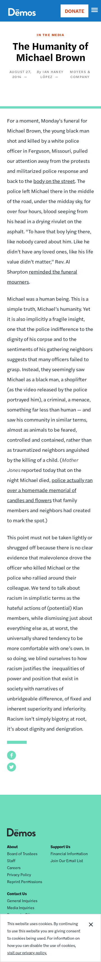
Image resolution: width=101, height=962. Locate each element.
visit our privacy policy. (27, 952)
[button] (11, 755)
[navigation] (95, 10)
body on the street (54, 180)
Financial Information (69, 853)
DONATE (74, 10)
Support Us (60, 846)
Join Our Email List (66, 860)
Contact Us (17, 893)
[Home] (22, 18)
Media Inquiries (20, 907)
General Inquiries (22, 900)
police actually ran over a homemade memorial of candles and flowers (50, 490)
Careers (13, 867)
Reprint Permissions (24, 881)
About (12, 846)
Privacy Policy (19, 874)
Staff (11, 860)
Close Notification (91, 938)
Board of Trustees (22, 853)
